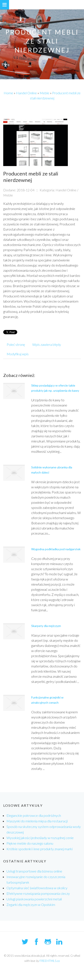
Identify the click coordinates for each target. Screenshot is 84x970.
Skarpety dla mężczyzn (46, 626)
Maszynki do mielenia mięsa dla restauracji (37, 821)
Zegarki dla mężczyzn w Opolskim (30, 905)
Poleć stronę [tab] (16, 344)
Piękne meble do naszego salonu (29, 843)
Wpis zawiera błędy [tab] (46, 344)
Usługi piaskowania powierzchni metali (34, 899)
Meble (44, 93)
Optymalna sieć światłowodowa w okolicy (36, 888)
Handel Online (26, 93)
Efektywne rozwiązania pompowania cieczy (38, 893)
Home (8, 93)
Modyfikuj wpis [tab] (18, 354)
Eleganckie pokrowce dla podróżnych (33, 815)
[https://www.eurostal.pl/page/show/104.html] (35, 141)
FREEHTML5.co (50, 961)
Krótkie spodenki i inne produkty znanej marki (39, 849)
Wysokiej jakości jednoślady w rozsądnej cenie (40, 838)
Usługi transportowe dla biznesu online (34, 871)
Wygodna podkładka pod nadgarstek (56, 549)
